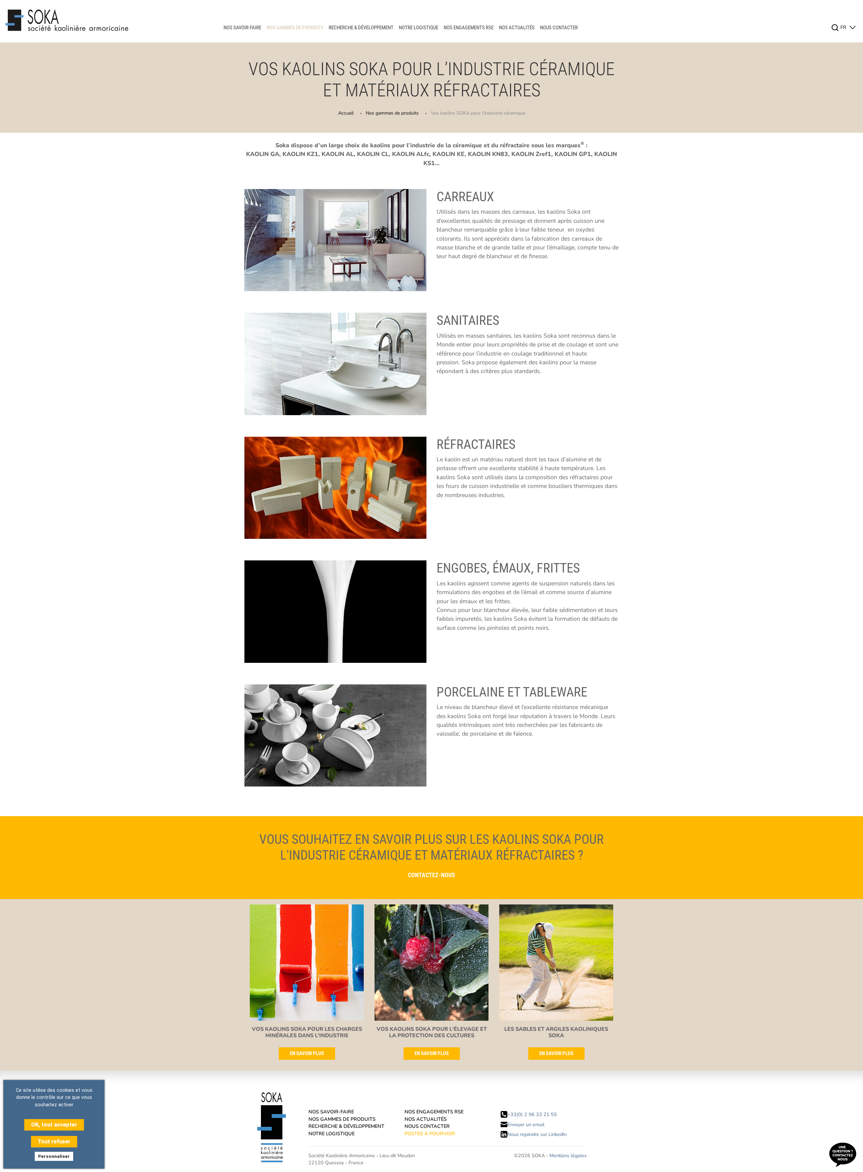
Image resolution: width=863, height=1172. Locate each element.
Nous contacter (559, 28)
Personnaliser (54, 1156)
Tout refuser (54, 1141)
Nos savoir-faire (242, 28)
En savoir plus (307, 1053)
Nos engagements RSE (469, 28)
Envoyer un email (525, 1124)
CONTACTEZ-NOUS (431, 875)
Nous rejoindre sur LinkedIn (537, 1134)
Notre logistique (418, 28)
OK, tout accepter (54, 1124)
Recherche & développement (361, 28)
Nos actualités (517, 28)
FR (844, 27)
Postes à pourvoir (430, 1133)
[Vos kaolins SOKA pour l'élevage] (431, 965)
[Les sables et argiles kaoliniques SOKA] (556, 965)
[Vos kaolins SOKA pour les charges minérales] (307, 965)
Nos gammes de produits (295, 28)
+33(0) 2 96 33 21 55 (532, 1114)
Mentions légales (568, 1155)
